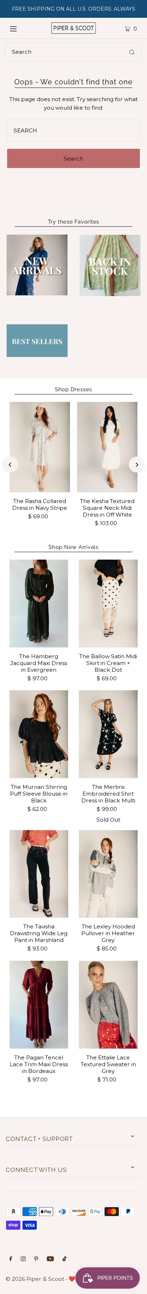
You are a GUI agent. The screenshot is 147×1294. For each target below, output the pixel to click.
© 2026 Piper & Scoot (35, 1278)
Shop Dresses (73, 389)
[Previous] (10, 465)
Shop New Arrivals (73, 547)
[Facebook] (10, 1259)
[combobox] (73, 52)
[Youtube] (50, 1259)
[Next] (137, 465)
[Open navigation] (21, 28)
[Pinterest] (36, 1259)
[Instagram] (23, 1259)
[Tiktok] (64, 1259)
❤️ (72, 1278)
